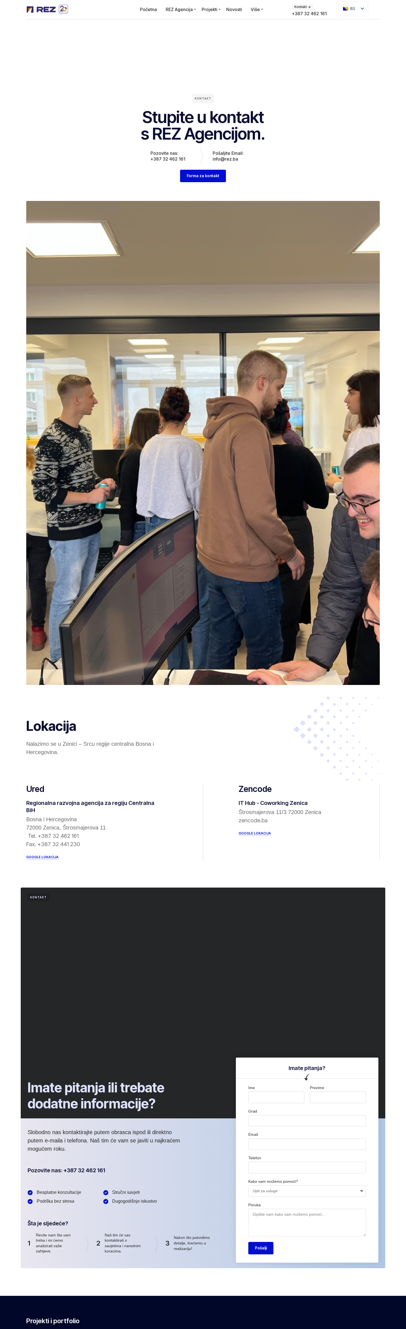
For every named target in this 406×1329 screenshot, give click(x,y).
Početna (148, 9)
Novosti (234, 9)
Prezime (317, 1087)
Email (253, 1134)
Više (255, 9)
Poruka (254, 1205)
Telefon (254, 1158)
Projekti (209, 9)
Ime (251, 1087)
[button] (42, 857)
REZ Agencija (179, 9)
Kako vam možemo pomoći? (273, 1181)
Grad (252, 1111)
